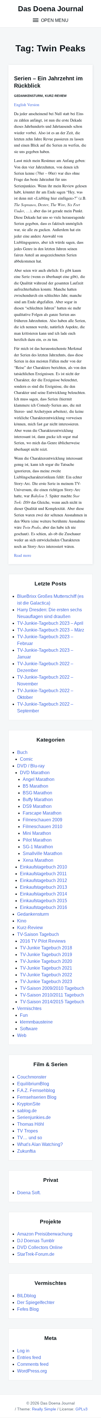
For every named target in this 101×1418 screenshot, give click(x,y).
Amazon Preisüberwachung (44, 1234)
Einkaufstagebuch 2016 (43, 907)
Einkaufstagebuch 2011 (43, 873)
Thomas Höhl (30, 1124)
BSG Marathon (37, 792)
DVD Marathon (35, 772)
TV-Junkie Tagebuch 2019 (46, 954)
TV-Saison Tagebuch (38, 934)
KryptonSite (28, 1104)
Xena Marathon (38, 860)
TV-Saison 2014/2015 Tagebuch (52, 1001)
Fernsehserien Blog (36, 1097)
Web (21, 1035)
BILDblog (26, 1295)
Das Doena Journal (50, 8)
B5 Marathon (35, 786)
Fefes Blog (28, 1309)
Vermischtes (29, 1008)
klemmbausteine (36, 1022)
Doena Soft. (29, 1192)
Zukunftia (26, 1151)
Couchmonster (31, 1077)
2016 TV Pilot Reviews (43, 941)
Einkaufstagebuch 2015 (43, 900)
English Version (26, 104)
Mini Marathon (37, 833)
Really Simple (44, 1409)
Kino (21, 920)
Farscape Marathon (42, 813)
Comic (26, 759)
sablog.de (27, 1110)
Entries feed (29, 1357)
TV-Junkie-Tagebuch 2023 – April (50, 623)
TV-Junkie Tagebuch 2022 (46, 974)
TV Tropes (27, 1131)
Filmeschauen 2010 (42, 826)
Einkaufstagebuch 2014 (43, 894)
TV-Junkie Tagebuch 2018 (46, 947)
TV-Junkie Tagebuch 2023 (46, 981)
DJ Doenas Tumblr (35, 1240)
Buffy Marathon (38, 799)
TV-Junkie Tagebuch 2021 (46, 968)
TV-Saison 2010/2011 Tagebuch (52, 995)
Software (29, 1028)
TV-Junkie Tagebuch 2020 (46, 961)
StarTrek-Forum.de (35, 1254)
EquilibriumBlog (33, 1083)
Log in (23, 1350)
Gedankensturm (28, 95)
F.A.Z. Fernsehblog (36, 1090)
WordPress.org (32, 1371)
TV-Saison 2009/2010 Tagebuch (52, 988)
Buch (22, 752)
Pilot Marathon (37, 840)
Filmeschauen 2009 (42, 819)
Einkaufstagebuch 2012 (43, 880)
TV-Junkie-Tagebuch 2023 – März (50, 630)
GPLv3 (81, 1409)
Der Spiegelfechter (35, 1302)
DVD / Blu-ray (31, 765)
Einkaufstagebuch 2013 (43, 887)
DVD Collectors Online (40, 1247)
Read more (22, 555)
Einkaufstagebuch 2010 (43, 867)
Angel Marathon (38, 779)
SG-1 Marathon (38, 846)
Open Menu (54, 20)
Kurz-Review (55, 95)
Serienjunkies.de (34, 1117)
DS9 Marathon (37, 806)
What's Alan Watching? (40, 1144)
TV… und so (29, 1137)
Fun (24, 1015)
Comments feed (33, 1364)
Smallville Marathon (42, 853)
